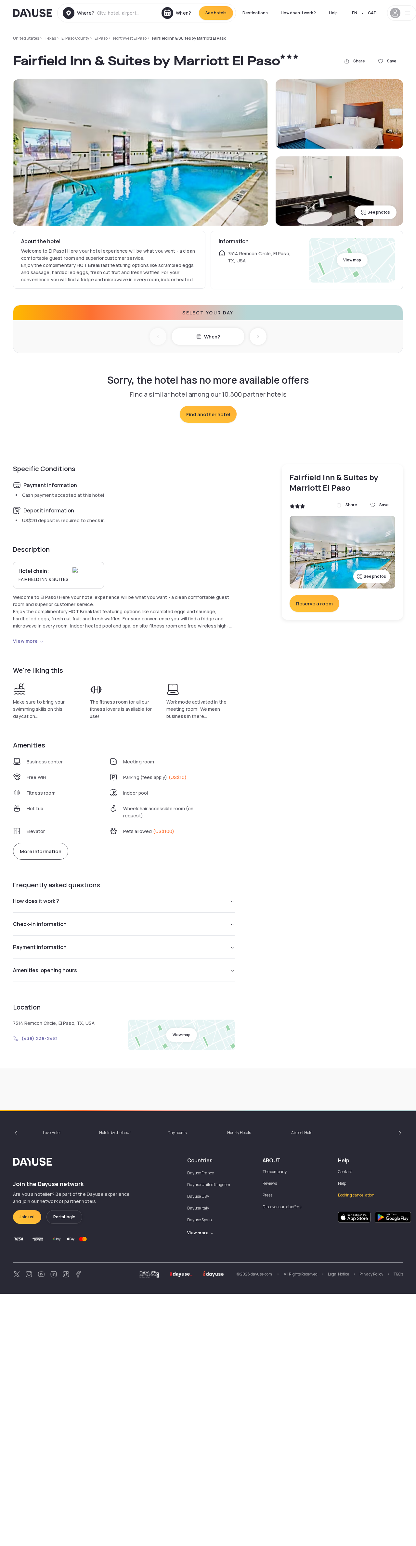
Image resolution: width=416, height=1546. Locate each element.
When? (212, 336)
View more (25, 641)
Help (333, 13)
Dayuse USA (198, 1196)
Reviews (270, 1183)
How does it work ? (298, 13)
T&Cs (398, 1274)
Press (267, 1195)
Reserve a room (314, 603)
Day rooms (177, 1132)
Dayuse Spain (199, 1219)
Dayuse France (200, 1173)
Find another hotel (208, 414)
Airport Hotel (302, 1132)
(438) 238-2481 (39, 1038)
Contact (345, 1171)
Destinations (255, 13)
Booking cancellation (356, 1195)
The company (275, 1171)
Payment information (40, 947)
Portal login (64, 1217)
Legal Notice (338, 1274)
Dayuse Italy (198, 1208)
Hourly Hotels (239, 1132)
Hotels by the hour (115, 1132)
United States (26, 38)
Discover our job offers (282, 1206)
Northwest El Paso (130, 38)
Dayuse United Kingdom (208, 1184)
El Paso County (75, 38)
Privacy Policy (371, 1274)
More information (40, 851)
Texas (50, 38)
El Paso (101, 38)
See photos (379, 212)
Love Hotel (51, 1132)
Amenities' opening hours (45, 970)
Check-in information (40, 924)
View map (352, 260)
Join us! (27, 1217)
